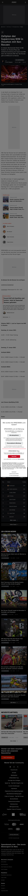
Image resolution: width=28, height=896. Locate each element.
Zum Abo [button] (14, 456)
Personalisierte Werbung (14, 443)
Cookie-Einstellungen (14, 475)
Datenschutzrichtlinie (14, 473)
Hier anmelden (21, 459)
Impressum (14, 471)
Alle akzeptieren (14, 435)
